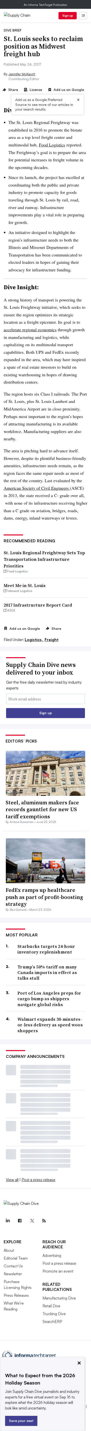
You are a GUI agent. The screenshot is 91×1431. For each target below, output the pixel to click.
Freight (51, 639)
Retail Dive (51, 1305)
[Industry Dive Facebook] (20, 1221)
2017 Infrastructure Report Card (38, 605)
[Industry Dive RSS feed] (44, 1221)
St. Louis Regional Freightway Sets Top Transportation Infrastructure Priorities (44, 559)
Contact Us (13, 1266)
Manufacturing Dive (59, 1298)
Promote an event (57, 1271)
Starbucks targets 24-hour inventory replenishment (46, 949)
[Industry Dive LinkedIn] (7, 1221)
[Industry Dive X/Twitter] (32, 1221)
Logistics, (34, 639)
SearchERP (52, 1321)
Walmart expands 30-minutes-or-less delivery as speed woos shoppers (50, 1024)
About (9, 1250)
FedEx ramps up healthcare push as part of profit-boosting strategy (44, 897)
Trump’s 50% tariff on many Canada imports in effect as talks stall (47, 972)
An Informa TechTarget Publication (45, 5)
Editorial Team (16, 1258)
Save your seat (21, 1421)
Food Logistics (52, 145)
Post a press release (38, 1179)
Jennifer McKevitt (21, 74)
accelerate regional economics (30, 330)
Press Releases (16, 1295)
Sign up (67, 15)
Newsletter (13, 1273)
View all (12, 1179)
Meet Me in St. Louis (25, 585)
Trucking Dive (54, 1313)
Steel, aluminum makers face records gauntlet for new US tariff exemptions (42, 809)
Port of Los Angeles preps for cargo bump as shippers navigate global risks (49, 998)
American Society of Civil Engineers (37, 488)
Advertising (51, 1255)
